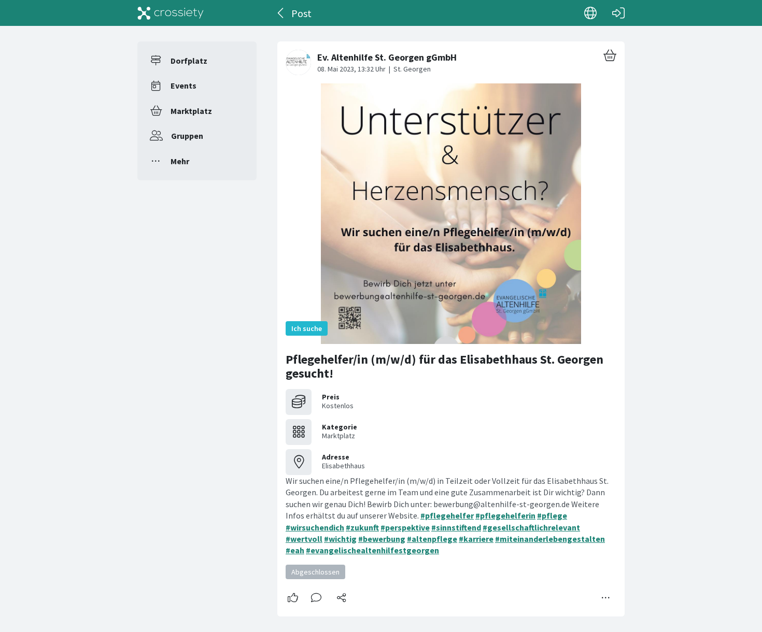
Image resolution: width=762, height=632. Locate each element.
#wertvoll (304, 539)
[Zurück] (281, 13)
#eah (295, 550)
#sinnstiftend (456, 527)
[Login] (618, 13)
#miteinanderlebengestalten (550, 539)
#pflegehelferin (505, 515)
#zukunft (362, 527)
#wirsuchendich (315, 527)
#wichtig (340, 539)
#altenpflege (432, 539)
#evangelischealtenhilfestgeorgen (372, 550)
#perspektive (405, 527)
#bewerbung (381, 539)
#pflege (552, 515)
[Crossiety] (170, 13)
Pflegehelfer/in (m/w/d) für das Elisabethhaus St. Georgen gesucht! (444, 366)
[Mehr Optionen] (606, 597)
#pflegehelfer (447, 515)
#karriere (476, 539)
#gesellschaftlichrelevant (531, 527)
